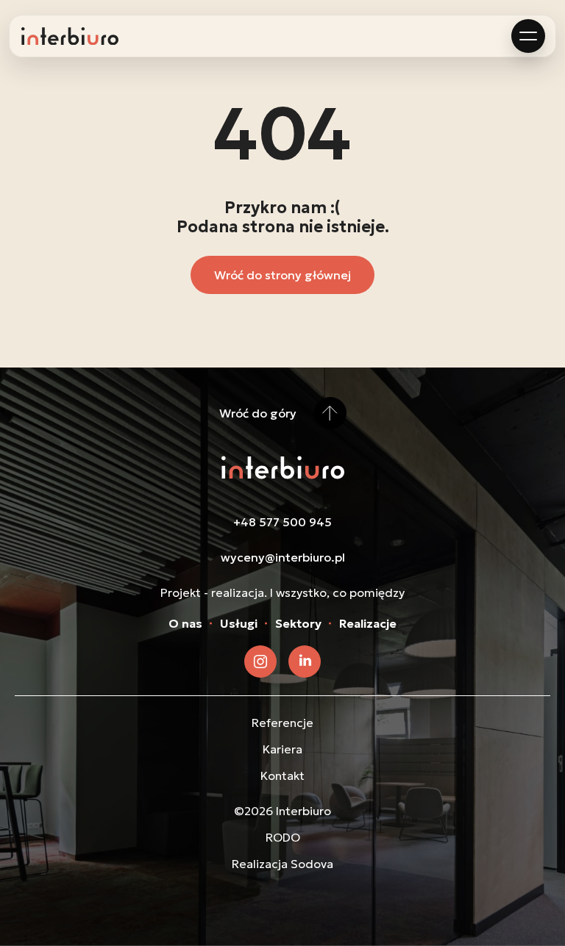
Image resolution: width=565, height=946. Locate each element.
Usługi (238, 623)
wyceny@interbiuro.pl (283, 557)
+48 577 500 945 (282, 522)
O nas (185, 623)
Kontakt (282, 775)
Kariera (282, 749)
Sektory (298, 623)
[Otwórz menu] (528, 36)
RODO (283, 837)
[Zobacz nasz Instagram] (260, 661)
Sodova (312, 863)
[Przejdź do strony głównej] (69, 36)
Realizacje (368, 623)
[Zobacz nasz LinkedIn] (304, 661)
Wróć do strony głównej (282, 275)
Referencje (282, 722)
